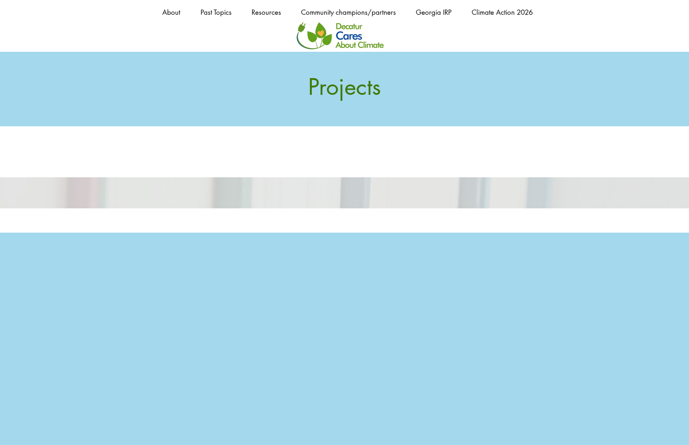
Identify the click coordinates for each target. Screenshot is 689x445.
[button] (216, 12)
